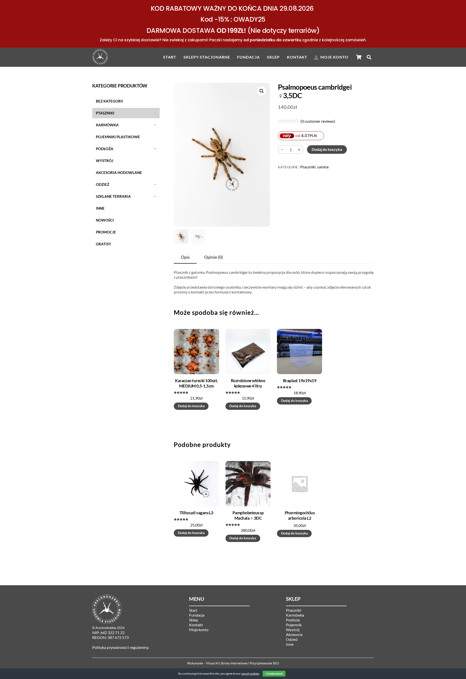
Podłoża (293, 620)
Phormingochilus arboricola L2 (300, 515)
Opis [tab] (185, 257)
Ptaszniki (308, 166)
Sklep (273, 57)
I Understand (274, 673)
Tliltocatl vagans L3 (196, 512)
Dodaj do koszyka (327, 149)
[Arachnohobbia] (100, 62)
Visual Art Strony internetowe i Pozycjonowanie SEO (242, 663)
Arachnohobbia (105, 628)
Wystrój (293, 629)
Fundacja (248, 57)
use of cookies (250, 673)
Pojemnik (294, 624)
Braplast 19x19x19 (299, 380)
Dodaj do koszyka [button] (191, 406)
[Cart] (359, 57)
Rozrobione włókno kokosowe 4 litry (248, 383)
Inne (289, 644)
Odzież (292, 639)
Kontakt (297, 57)
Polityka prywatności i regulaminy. (120, 647)
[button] (261, 91)
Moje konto (333, 57)
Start (169, 57)
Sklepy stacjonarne (206, 57)
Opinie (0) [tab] (213, 257)
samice (323, 166)
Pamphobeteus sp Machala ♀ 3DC (248, 515)
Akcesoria (294, 634)
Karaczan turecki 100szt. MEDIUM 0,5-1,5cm (196, 383)
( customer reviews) (317, 121)
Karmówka (295, 615)
